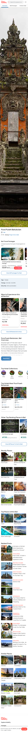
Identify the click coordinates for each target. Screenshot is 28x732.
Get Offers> (18, 268)
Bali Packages (13, 5)
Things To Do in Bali (14, 235)
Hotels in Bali (23, 5)
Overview (4, 5)
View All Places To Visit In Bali (14, 444)
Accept (24, 729)
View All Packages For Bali (14, 273)
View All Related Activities (14, 332)
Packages (3, 725)
